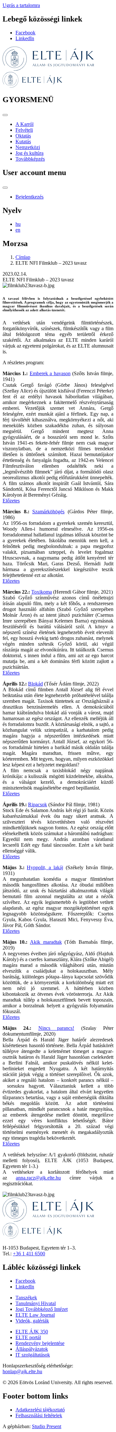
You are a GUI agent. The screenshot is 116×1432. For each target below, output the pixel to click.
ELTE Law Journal (35, 1315)
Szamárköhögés (48, 511)
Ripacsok (37, 804)
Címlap (22, 257)
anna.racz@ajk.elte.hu (38, 1177)
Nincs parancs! (56, 1028)
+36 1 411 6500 (29, 1253)
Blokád (35, 683)
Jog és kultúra (29, 153)
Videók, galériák (32, 1320)
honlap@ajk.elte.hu (22, 1371)
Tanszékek (26, 1297)
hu (18, 224)
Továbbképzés (30, 159)
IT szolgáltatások (32, 1354)
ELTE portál (28, 1337)
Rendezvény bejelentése (39, 1343)
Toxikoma (41, 592)
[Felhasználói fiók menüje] (5, 188)
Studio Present (46, 1426)
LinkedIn (24, 38)
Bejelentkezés (29, 196)
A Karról (24, 124)
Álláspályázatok (31, 1349)
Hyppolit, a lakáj (45, 867)
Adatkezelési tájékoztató (40, 1409)
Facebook (25, 32)
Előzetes (11, 500)
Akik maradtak (46, 942)
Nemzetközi (27, 147)
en (17, 230)
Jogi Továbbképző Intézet (41, 1309)
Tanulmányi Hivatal (35, 1303)
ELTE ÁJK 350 (31, 1331)
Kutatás (23, 141)
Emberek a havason (50, 373)
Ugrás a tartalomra (21, 5)
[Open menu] (5, 115)
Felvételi (24, 130)
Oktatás (23, 135)
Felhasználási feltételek (38, 1415)
